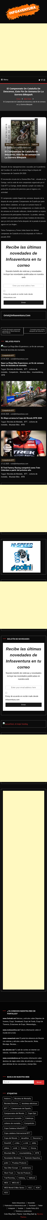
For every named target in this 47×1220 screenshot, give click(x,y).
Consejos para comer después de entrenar (37, 330)
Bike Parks (9, 144)
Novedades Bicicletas (12, 1158)
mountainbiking (37, 372)
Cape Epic (32, 1113)
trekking (22, 1178)
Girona (33, 1148)
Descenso (37, 1138)
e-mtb (25, 1143)
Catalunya (29, 1118)
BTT (25, 369)
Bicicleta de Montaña (14, 369)
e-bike (17, 1143)
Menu (6, 80)
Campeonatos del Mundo (14, 1113)
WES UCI (15, 1183)
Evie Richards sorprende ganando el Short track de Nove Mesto (11, 331)
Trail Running (9, 1178)
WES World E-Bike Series (14, 1188)
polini (6, 1163)
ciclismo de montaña (12, 1123)
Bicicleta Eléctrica (11, 1103)
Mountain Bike (25, 372)
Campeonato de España (21, 1108)
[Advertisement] (23, 47)
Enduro (24, 1148)
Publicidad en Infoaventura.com (15, 1205)
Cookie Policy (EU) (32, 1208)
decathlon (25, 1138)
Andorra (7, 1098)
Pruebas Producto (19, 1163)
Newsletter (31, 1203)
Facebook (32, 1205)
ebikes (6, 1148)
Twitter (40, 1205)
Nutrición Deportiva (32, 1158)
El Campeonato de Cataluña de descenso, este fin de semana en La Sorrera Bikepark (22, 154)
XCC (30, 1188)
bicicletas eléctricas (29, 1103)
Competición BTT (23, 144)
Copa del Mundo (10, 1138)
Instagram (11, 1208)
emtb (15, 1148)
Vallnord (32, 1178)
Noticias (35, 144)
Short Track (8, 1173)
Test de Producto (24, 1173)
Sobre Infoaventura (18, 1203)
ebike (34, 1143)
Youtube (20, 1208)
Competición (13, 372)
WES (6, 1183)
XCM (38, 1188)
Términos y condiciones (24, 1211)
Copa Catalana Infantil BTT (15, 1128)
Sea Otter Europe (11, 1168)
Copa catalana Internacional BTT (17, 1133)
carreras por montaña (12, 1118)
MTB (3, 375)
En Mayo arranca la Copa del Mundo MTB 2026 (21, 418)
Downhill (7, 1143)
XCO (6, 1193)
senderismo (26, 1168)
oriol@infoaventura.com (23, 148)
